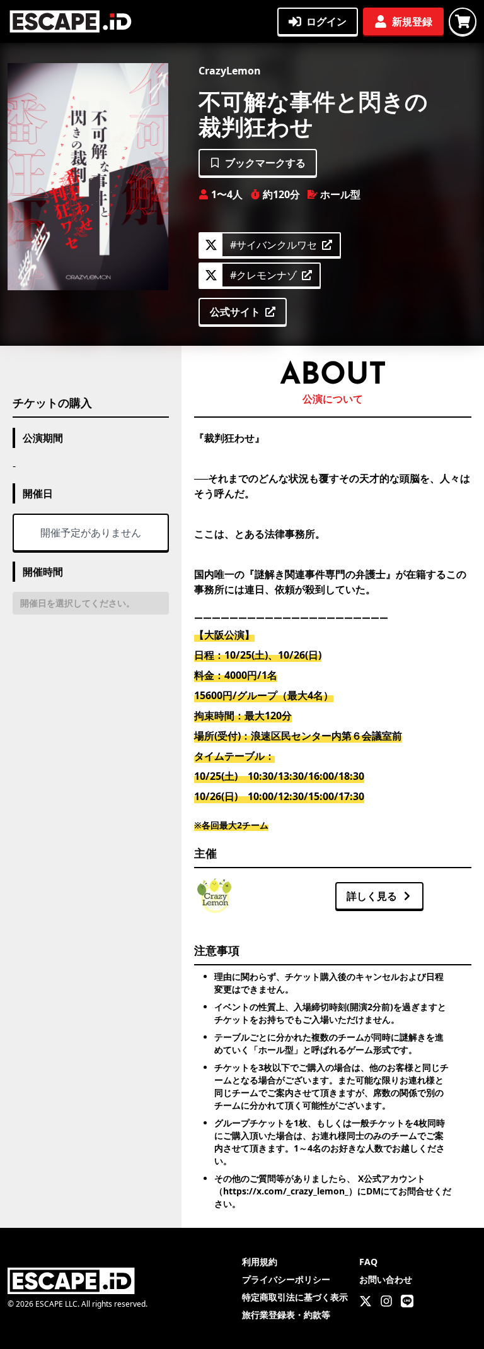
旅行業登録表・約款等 (286, 1315)
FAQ (368, 1262)
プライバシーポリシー (286, 1279)
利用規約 (259, 1262)
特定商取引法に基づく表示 (295, 1297)
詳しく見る (372, 896)
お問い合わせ (385, 1279)
